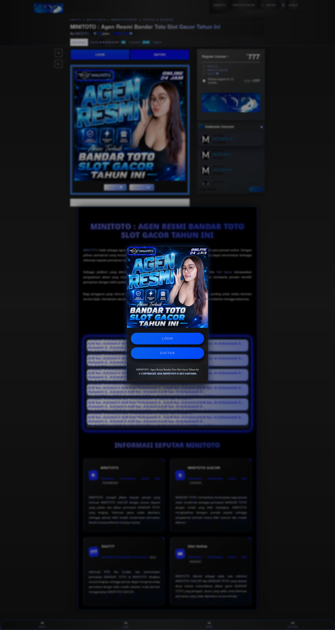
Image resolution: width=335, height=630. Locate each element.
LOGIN (167, 338)
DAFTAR (167, 353)
